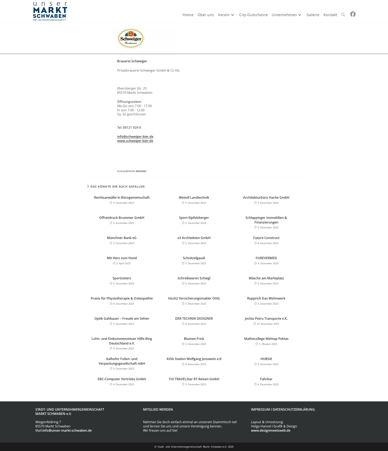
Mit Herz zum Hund (122, 258)
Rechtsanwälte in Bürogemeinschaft (122, 197)
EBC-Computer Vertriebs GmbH (122, 379)
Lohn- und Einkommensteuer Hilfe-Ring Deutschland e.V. (122, 340)
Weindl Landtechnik (194, 197)
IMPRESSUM (260, 409)
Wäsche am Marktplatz (266, 278)
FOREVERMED (266, 258)
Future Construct (266, 238)
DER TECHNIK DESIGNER (194, 318)
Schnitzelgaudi (194, 258)
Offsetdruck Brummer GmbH (121, 217)
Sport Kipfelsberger (194, 217)
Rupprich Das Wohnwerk (266, 298)
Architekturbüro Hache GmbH (266, 197)
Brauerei (141, 171)
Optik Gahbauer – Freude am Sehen (121, 318)
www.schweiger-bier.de (135, 141)
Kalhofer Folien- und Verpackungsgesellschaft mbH (122, 361)
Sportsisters (122, 278)
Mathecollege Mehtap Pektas (266, 338)
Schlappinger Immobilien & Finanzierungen (266, 219)
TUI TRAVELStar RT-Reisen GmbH (194, 379)
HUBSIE (266, 359)
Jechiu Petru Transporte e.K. (266, 318)
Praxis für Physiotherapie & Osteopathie (122, 298)
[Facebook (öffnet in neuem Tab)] (353, 14)
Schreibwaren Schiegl (194, 278)
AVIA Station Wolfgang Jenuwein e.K (194, 359)
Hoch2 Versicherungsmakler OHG (194, 298)
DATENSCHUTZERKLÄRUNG (294, 409)
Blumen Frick (194, 338)
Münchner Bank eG (122, 238)
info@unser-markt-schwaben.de (67, 430)
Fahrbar (266, 379)
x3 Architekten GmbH (194, 238)
